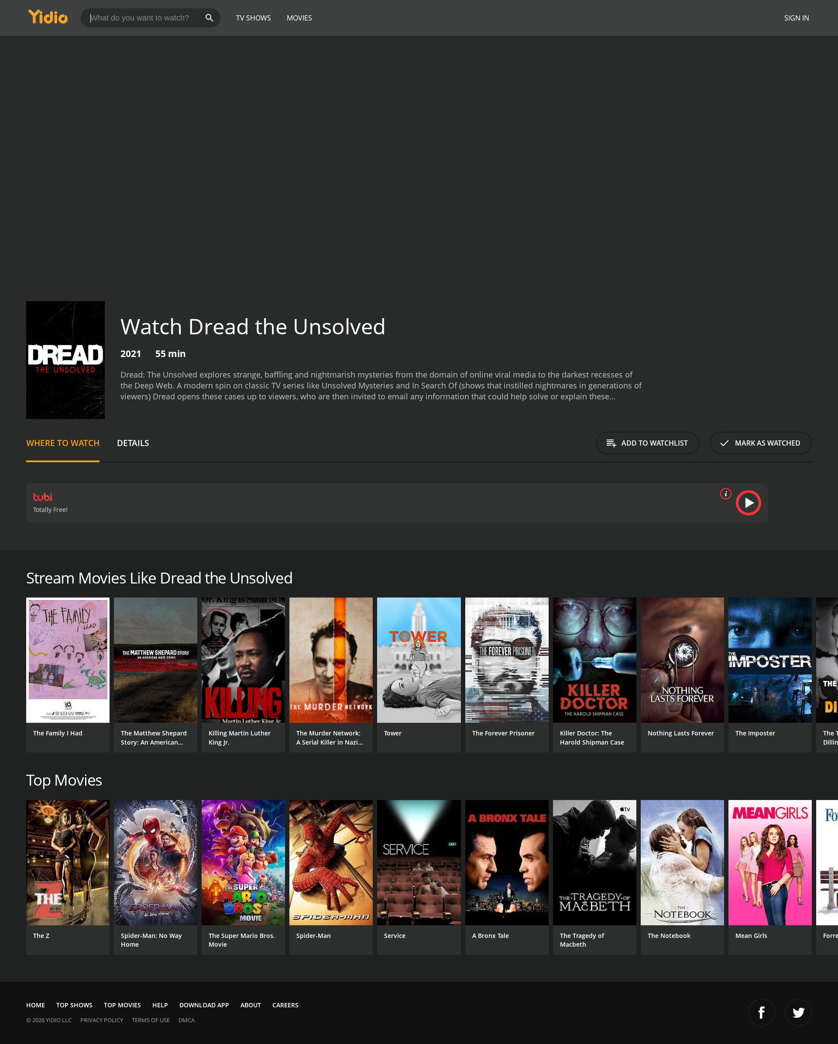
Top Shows (74, 1005)
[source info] (724, 493)
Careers (285, 1005)
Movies (299, 18)
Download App (204, 1005)
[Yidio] (48, 19)
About (250, 1005)
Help (160, 1005)
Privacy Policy (101, 1020)
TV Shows (253, 18)
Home (35, 1005)
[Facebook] (761, 1012)
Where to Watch (63, 443)
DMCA (187, 1020)
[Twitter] (798, 1012)
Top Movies (122, 1005)
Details (133, 443)
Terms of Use (151, 1020)
